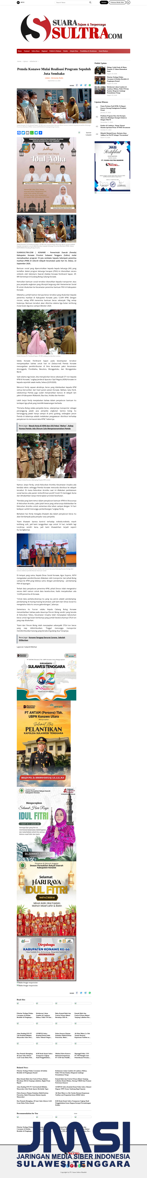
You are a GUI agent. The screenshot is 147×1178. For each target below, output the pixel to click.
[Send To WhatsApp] (89, 85)
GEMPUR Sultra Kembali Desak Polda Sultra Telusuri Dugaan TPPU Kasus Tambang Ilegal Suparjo (43, 1036)
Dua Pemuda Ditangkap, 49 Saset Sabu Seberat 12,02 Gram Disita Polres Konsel (25, 1056)
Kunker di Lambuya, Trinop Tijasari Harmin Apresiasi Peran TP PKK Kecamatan (115, 126)
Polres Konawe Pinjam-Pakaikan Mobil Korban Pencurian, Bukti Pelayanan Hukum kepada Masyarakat (63, 1036)
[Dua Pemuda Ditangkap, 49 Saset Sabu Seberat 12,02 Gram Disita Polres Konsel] (25, 1047)
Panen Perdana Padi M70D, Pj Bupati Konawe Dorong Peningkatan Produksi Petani (113, 108)
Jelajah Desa (74, 51)
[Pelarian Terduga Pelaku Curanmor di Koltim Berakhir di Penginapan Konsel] (25, 1007)
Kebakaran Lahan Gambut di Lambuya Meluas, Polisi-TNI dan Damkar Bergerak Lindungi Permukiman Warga (43, 1015)
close (75, 1113)
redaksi (47, 78)
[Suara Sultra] (73, 27)
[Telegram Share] (85, 85)
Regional (44, 51)
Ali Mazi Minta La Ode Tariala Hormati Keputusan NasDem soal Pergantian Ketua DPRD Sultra (83, 1036)
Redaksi (104, 2)
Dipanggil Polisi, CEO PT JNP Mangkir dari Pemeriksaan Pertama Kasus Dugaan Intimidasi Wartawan (83, 1056)
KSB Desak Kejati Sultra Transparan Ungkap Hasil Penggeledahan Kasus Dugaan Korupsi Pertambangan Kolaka (44, 1056)
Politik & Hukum (55, 51)
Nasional (26, 51)
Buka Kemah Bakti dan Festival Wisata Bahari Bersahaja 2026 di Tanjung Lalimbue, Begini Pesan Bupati (63, 1015)
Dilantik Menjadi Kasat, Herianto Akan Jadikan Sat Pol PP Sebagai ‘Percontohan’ (114, 134)
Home (20, 51)
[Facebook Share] (76, 85)
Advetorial (54, 78)
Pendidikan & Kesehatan (88, 51)
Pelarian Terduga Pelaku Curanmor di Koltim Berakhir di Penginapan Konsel (25, 1015)
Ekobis (65, 51)
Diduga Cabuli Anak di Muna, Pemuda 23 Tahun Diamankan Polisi (117, 69)
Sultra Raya (35, 51)
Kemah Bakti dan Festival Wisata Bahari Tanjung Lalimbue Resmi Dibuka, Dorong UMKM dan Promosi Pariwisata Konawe (83, 1015)
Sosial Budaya (103, 51)
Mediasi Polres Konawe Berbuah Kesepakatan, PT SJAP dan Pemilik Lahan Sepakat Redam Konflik (62, 1056)
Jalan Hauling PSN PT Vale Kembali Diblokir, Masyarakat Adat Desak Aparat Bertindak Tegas (24, 1036)
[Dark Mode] (128, 2)
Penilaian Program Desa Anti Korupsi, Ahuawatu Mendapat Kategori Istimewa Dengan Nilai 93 (114, 118)
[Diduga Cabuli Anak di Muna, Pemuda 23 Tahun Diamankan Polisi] (100, 70)
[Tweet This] (81, 85)
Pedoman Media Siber (117, 2)
